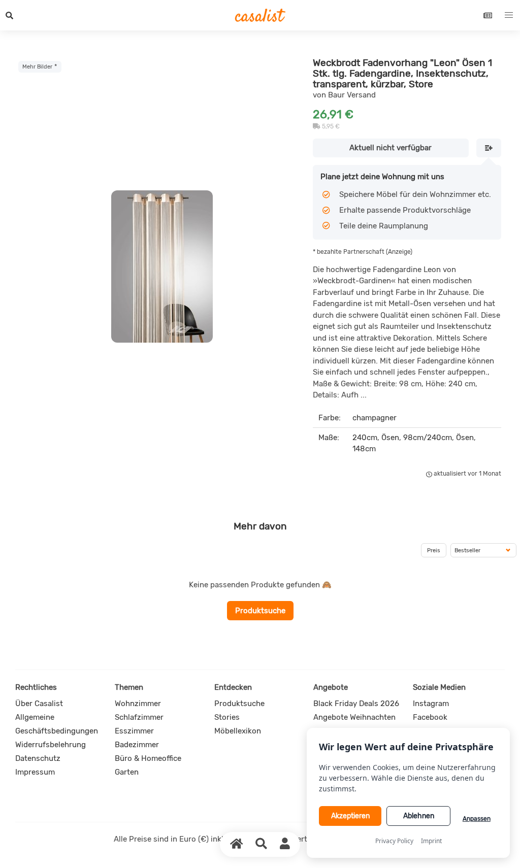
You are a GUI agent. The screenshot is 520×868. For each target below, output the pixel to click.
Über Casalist (39, 703)
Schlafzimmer (139, 717)
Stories (227, 717)
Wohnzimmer (138, 703)
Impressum (35, 772)
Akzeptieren (350, 816)
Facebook (430, 717)
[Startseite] (236, 844)
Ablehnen (418, 816)
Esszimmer (134, 731)
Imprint (431, 841)
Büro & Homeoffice (148, 758)
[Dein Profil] (285, 844)
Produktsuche (260, 610)
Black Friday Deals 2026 (356, 703)
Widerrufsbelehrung (50, 744)
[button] (9, 15)
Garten (127, 772)
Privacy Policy (394, 841)
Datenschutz (37, 758)
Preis (433, 550)
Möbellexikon (237, 731)
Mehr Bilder (37, 66)
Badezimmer (137, 744)
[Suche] (261, 844)
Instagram (431, 703)
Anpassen (477, 818)
